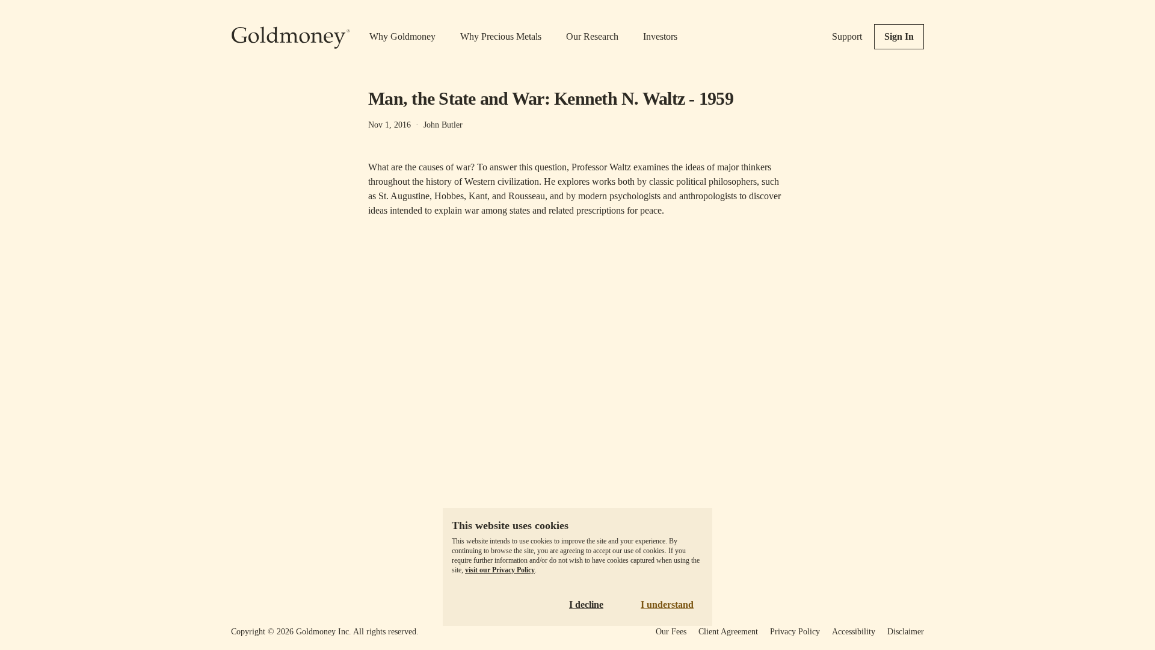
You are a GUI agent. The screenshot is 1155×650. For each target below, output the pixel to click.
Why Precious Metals (500, 36)
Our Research (592, 36)
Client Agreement (728, 631)
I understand (667, 604)
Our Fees (671, 631)
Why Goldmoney (402, 36)
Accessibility (853, 631)
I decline (586, 604)
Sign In (899, 36)
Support (847, 36)
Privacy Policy (795, 631)
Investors (660, 36)
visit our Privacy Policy (500, 570)
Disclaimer (905, 631)
